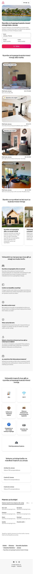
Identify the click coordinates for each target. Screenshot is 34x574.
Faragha (13, 566)
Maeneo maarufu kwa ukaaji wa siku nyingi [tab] (13, 503)
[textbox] (9, 41)
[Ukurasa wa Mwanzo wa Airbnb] (3, 2)
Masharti (19, 566)
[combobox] (16, 36)
